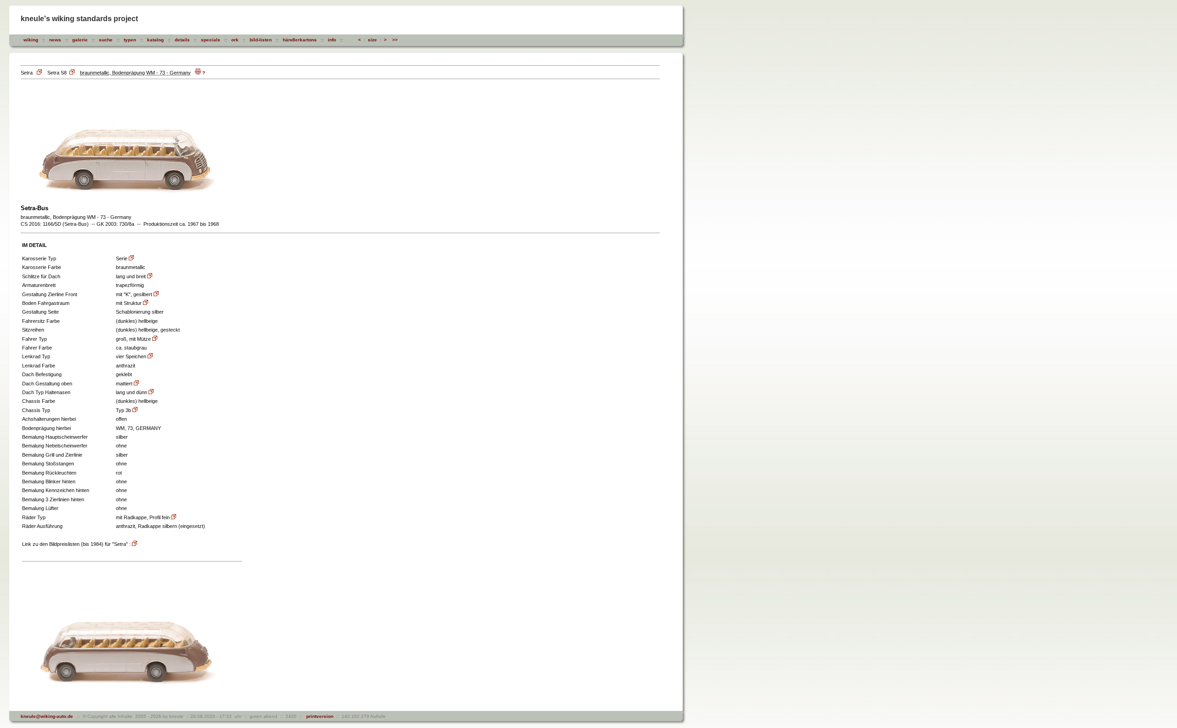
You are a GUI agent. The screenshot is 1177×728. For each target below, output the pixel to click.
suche (106, 39)
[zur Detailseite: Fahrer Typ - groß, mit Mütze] (154, 339)
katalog (155, 39)
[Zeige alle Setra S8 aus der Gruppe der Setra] (72, 72)
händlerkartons (300, 39)
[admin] (413, 39)
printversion (318, 716)
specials (210, 39)
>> (395, 39)
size (372, 39)
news (55, 39)
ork (235, 39)
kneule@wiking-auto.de (47, 716)
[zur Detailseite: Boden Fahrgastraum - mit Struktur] (145, 303)
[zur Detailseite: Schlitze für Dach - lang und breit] (149, 276)
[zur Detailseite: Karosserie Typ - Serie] (131, 258)
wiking (30, 39)
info (332, 39)
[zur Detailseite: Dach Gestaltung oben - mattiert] (136, 383)
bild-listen (261, 39)
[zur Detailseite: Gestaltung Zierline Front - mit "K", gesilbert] (156, 294)
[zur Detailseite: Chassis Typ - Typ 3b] (134, 410)
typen (130, 39)
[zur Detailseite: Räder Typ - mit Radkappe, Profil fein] (173, 517)
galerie (80, 39)
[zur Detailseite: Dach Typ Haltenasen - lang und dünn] (151, 392)
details (182, 39)
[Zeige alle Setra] (40, 72)
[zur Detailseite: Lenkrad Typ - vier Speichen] (150, 356)
